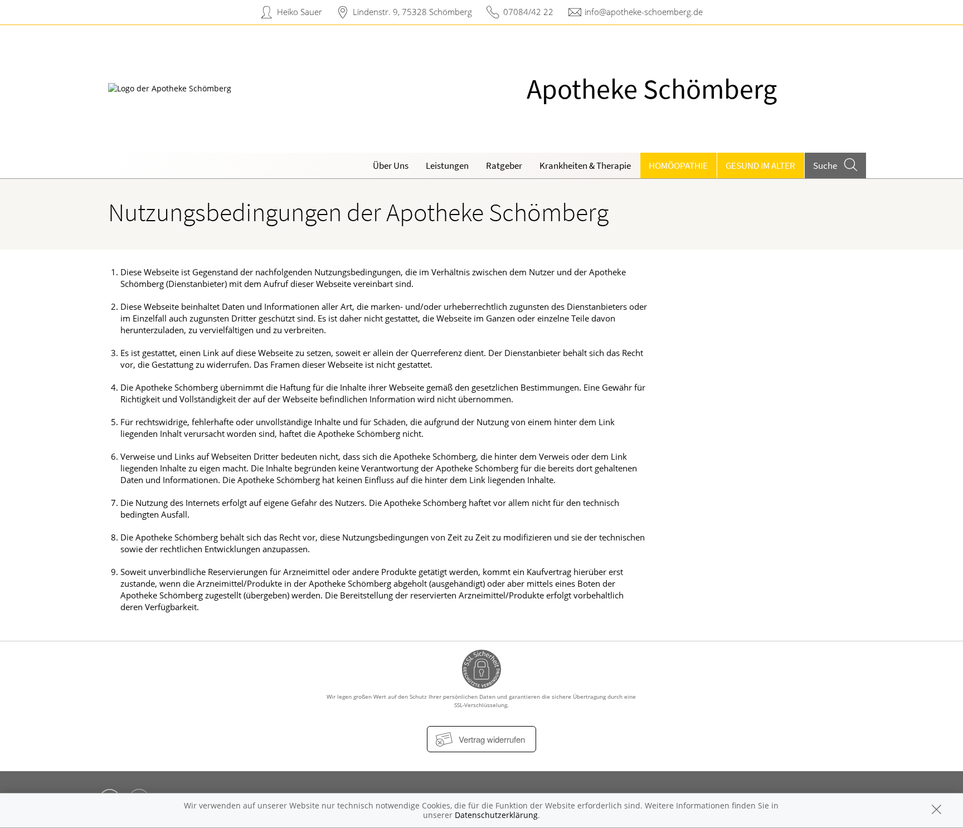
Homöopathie (678, 165)
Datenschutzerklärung (496, 815)
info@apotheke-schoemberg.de (644, 11)
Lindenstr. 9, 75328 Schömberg (412, 11)
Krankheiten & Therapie (585, 165)
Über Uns (390, 165)
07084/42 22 (528, 11)
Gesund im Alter (760, 165)
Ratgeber (504, 165)
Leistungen (447, 165)
